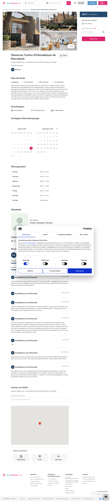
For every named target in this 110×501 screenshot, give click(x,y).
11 (51, 141)
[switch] (45, 263)
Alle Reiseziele (34, 485)
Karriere (84, 483)
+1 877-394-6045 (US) (88, 479)
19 (54, 144)
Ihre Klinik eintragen (81, 3)
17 (47, 144)
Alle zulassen (80, 271)
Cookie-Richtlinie (75, 498)
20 (57, 144)
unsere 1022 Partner (29, 243)
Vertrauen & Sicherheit (34, 498)
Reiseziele (12, 9)
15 (41, 144)
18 (51, 144)
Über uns (22, 498)
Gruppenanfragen (35, 481)
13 (57, 141)
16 (44, 144)
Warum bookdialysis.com (37, 479)
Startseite (5, 9)
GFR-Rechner (68, 486)
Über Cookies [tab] (84, 234)
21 (38, 148)
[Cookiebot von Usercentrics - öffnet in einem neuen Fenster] (84, 229)
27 (22, 152)
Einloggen (92, 3)
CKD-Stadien (68, 484)
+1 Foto (71, 46)
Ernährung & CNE (70, 493)
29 (28, 152)
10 (47, 141)
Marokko (18, 9)
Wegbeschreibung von (18, 396)
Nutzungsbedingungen (62, 498)
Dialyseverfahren (69, 491)
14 (38, 144)
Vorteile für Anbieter (53, 483)
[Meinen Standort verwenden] (67, 399)
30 (31, 152)
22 (41, 148)
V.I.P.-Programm (52, 479)
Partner (50, 485)
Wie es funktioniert (35, 477)
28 (25, 152)
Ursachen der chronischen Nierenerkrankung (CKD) (72, 481)
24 (47, 148)
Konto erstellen (102, 3)
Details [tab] (45, 234)
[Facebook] (100, 499)
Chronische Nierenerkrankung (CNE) (71, 477)
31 (12, 156)
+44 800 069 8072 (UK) (88, 481)
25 (51, 148)
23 (44, 148)
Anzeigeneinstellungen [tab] (65, 234)
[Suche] (69, 3)
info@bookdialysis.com (88, 477)
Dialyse (67, 488)
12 (54, 141)
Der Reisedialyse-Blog (36, 483)
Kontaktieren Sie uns (88, 498)
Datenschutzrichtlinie (48, 498)
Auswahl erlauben (55, 271)
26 (19, 152)
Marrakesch (26, 9)
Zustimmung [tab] (26, 234)
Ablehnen (30, 271)
